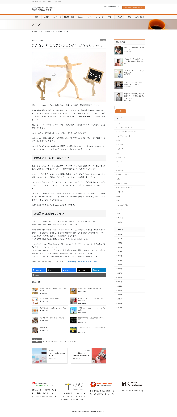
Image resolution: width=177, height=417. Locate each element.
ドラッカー (121, 192)
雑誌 (118, 200)
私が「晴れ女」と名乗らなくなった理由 (53, 308)
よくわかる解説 (122, 205)
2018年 (119, 269)
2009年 (119, 307)
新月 (118, 166)
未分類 (119, 222)
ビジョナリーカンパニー (55, 341)
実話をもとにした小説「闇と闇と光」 (90, 288)
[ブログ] (39, 355)
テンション (73, 341)
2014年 (119, 286)
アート (119, 209)
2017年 (119, 273)
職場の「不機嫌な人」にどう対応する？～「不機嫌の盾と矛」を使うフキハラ (134, 96)
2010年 (119, 303)
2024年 (119, 243)
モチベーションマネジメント (126, 131)
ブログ (103, 40)
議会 (118, 196)
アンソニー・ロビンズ (124, 187)
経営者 (45, 341)
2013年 (119, 290)
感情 (118, 140)
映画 (118, 213)
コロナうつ (66, 341)
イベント (120, 218)
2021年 (119, 256)
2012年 (119, 294)
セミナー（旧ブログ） (123, 174)
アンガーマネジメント (124, 127)
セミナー (120, 170)
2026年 (119, 234)
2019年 (119, 264)
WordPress (121, 162)
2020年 (119, 260)
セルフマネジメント (123, 136)
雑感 (118, 179)
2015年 (119, 282)
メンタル (120, 144)
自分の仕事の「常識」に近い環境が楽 (52, 318)
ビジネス (120, 149)
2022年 (119, 251)
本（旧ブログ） (121, 157)
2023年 (119, 247)
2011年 (119, 299)
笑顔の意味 (43, 327)
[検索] (120, 111)
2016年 (119, 277)
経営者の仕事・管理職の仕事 (49, 298)
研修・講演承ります (135, 7)
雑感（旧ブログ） (122, 183)
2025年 (119, 238)
